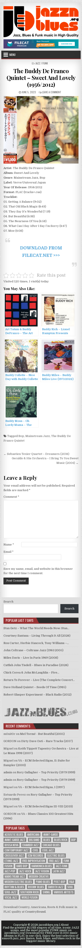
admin (7, 772)
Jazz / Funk (41, 63)
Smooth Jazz (55, 887)
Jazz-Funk (61, 866)
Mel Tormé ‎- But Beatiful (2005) (42, 734)
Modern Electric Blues (18, 882)
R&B (71, 882)
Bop (21, 436)
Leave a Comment (51, 92)
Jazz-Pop (10, 871)
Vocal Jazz (11, 897)
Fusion (8, 866)
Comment (11, 496)
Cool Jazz (48, 850)
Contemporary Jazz (17, 850)
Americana (33, 834)
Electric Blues (56, 855)
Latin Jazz (59, 871)
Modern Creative (39, 876)
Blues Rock (60, 840)
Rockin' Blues (36, 887)
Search (8, 601)
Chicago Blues (51, 845)
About (65, 924)
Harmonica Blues (41, 866)
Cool (35, 850)
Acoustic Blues (14, 834)
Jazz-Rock (25, 871)
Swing (46, 892)
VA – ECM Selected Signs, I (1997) (41, 787)
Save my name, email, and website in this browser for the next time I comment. (38, 571)
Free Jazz (54, 861)
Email (8, 551)
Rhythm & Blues (14, 887)
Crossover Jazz (14, 855)
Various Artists (63, 892)
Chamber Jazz (30, 845)
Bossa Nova (11, 845)
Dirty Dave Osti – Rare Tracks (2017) (47, 741)
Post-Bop (59, 882)
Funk (66, 861)
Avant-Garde (50, 834)
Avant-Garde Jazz (15, 840)
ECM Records (35, 855)
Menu (12, 54)
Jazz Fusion (42, 871)
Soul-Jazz (10, 892)
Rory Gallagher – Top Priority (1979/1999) (46, 772)
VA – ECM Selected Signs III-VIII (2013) (45, 806)
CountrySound (35, 911)
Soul (70, 887)
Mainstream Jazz (37, 436)
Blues (46, 840)
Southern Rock (29, 892)
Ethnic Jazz (11, 861)
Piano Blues (43, 882)
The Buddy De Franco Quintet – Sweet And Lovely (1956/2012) (41, 77)
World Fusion (29, 897)
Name (8, 544)
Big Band (34, 840)
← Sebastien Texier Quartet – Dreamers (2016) (36, 454)
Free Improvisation (33, 861)
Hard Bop (22, 866)
